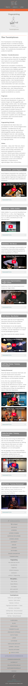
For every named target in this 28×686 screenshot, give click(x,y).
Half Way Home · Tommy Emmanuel (14, 610)
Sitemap (14, 679)
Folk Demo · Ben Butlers (14, 608)
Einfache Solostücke (14, 570)
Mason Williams (14, 584)
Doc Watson (14, 586)
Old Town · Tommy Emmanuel (14, 616)
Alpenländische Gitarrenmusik (14, 656)
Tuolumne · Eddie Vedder (14, 600)
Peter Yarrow (14, 581)
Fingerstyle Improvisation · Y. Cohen (14, 605)
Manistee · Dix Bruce (14, 603)
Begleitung (14, 567)
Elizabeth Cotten (14, 591)
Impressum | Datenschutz (14, 681)
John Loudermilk (14, 589)
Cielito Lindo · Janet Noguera (14, 597)
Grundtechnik (14, 565)
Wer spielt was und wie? (14, 562)
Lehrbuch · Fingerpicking (14, 575)
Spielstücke (14, 573)
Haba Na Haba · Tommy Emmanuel (14, 613)
